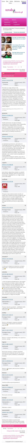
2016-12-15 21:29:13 (7, 207)
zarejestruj (17, 69)
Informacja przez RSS (9, 73)
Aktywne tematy (8, 32)
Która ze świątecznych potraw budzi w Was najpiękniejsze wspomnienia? (13, 62)
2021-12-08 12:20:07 (7, 344)
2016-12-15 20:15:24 (7, 136)
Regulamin (7, 22)
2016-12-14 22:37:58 (7, 80)
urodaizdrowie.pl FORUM (9, 61)
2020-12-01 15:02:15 (7, 315)
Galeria (11, 1)
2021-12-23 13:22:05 (7, 375)
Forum (3, 1)
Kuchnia (18, 61)
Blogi (7, 1)
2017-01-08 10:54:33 (7, 274)
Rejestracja (7, 24)
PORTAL (6, 20)
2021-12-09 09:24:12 (7, 361)
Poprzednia (10, 67)
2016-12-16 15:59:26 (7, 258)
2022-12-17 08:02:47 (7, 387)
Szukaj (15, 22)
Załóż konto (17, 1)
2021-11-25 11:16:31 (7, 330)
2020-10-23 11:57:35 (7, 299)
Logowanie (17, 24)
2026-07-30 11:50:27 (7, 412)
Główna (14, 20)
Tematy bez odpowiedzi (19, 32)
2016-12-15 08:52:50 (7, 115)
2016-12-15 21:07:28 (7, 181)
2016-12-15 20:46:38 (7, 164)
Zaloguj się (23, 1)
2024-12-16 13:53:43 (7, 400)
